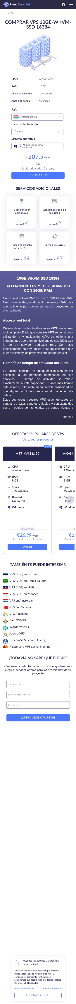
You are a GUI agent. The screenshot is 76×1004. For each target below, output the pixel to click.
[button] (70, 500)
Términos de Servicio (52, 989)
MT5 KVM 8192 (27, 454)
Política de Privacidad (24, 989)
